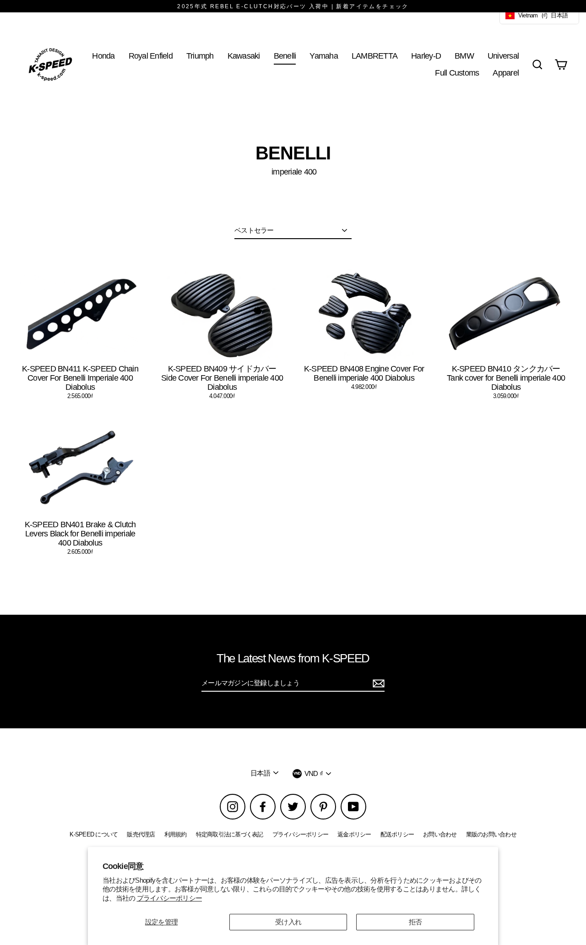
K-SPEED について (94, 834)
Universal (503, 55)
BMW (464, 55)
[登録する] (377, 683)
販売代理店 (141, 834)
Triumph (200, 55)
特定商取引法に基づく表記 (229, 834)
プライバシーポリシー (169, 898)
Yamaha (323, 55)
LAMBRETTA (374, 55)
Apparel (506, 72)
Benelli (285, 55)
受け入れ (288, 922)
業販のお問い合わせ (491, 834)
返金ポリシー (354, 834)
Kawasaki (244, 55)
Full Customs (457, 72)
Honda (103, 55)
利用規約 (175, 834)
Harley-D (426, 55)
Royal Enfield (151, 55)
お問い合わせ (440, 834)
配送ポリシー (397, 834)
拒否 (415, 922)
